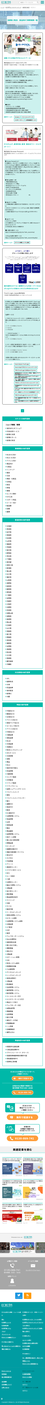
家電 (8, 488)
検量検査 (10, 1011)
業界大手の (11, 1032)
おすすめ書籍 (26, 1346)
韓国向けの (11, 714)
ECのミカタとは (6, 1371)
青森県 (9, 529)
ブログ (3, 1331)
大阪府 (9, 604)
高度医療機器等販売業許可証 (17, 1055)
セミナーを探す (26, 1340)
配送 (8, 810)
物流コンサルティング (14, 750)
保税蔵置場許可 (12, 1058)
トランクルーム (12, 786)
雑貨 (8, 473)
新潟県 (9, 568)
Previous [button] (7, 1246)
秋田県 (9, 538)
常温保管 (10, 819)
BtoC (8, 765)
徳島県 (9, 631)
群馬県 (9, 553)
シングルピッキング (14, 975)
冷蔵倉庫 (10, 735)
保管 (8, 759)
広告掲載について (7, 1384)
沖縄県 (9, 664)
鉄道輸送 (10, 984)
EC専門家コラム (6, 1328)
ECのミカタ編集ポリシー (9, 1337)
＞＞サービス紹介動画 (11, 352)
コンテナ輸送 (11, 777)
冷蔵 (8, 696)
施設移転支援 (11, 942)
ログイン (25, 1384)
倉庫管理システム (13, 834)
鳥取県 (9, 616)
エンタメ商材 (11, 494)
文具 (8, 476)
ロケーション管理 (13, 957)
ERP (8, 930)
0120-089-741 (24, 1092)
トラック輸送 (11, 783)
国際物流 (10, 681)
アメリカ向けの (12, 720)
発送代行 (10, 807)
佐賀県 (9, 646)
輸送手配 (10, 909)
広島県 (9, 625)
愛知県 (9, 592)
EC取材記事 (5, 1325)
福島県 (9, 544)
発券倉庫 (10, 825)
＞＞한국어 (8, 327)
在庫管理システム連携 (14, 921)
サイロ (9, 906)
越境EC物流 (26, 7)
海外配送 (10, 690)
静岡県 (9, 589)
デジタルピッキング (14, 972)
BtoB (8, 741)
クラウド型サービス (14, 870)
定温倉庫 (10, 687)
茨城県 (9, 547)
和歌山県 (10, 613)
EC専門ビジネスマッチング (13, 7)
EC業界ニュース (6, 1322)
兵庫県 (9, 607)
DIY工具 (9, 497)
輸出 (8, 828)
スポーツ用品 (11, 500)
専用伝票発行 (11, 978)
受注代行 (10, 855)
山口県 (9, 628)
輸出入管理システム (14, 885)
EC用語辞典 (25, 1349)
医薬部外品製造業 (13, 1046)
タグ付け (10, 858)
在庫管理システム (13, 816)
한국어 (25, 350)
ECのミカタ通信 (27, 1377)
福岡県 (9, 643)
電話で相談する (6, 1349)
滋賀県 (9, 598)
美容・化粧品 (11, 479)
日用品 (9, 482)
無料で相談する (25, 1078)
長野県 (9, 583)
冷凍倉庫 (10, 744)
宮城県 (9, 535)
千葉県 (9, 559)
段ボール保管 (11, 837)
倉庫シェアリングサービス (16, 789)
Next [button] (37, 1246)
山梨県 (9, 580)
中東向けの (11, 732)
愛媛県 (9, 637)
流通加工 (10, 747)
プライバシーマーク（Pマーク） (18, 1052)
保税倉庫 (10, 738)
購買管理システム (13, 990)
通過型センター (12, 867)
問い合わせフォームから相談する (11, 1346)
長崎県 (9, 649)
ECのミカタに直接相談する (30, 1364)
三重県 (9, 595)
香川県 (9, 634)
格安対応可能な (12, 768)
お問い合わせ (5, 1387)
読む (3, 1319)
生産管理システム (13, 987)
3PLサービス (11, 753)
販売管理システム (13, 993)
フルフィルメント (13, 792)
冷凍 (8, 684)
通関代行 (10, 804)
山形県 (9, 541)
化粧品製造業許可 (13, 1049)
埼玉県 (9, 556)
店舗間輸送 (11, 1029)
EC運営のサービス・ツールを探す (32, 1319)
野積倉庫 (10, 843)
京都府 (9, 601)
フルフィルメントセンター (16, 798)
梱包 (8, 795)
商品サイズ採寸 (12, 1002)
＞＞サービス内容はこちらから (13, 326)
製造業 (9, 506)
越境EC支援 (11, 434)
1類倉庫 (9, 981)
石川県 (9, 574)
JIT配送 (9, 927)
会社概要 (4, 1381)
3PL (8, 678)
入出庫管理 (11, 969)
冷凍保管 (10, 756)
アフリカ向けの (12, 729)
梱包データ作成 (12, 1020)
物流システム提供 (13, 963)
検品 (8, 762)
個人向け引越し (12, 945)
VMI (8, 960)
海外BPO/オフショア (14, 428)
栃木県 (9, 550)
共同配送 (10, 780)
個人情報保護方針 (7, 1377)
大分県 (9, 655)
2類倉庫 (9, 954)
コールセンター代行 (14, 996)
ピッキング (11, 846)
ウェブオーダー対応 (14, 1005)
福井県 (9, 577)
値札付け (10, 951)
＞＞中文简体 (9, 329)
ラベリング (11, 900)
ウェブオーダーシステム (15, 936)
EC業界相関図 (26, 1374)
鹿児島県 (10, 661)
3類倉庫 (9, 888)
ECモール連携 (11, 918)
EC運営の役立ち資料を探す (30, 1343)
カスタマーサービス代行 (15, 999)
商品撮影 (10, 831)
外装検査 (10, 861)
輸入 (8, 801)
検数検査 (10, 948)
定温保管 (10, 771)
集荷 (8, 933)
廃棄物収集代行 (12, 849)
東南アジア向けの (13, 723)
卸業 (8, 509)
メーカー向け (11, 503)
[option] (22, 1247)
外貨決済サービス (13, 431)
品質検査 (10, 1014)
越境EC (9, 693)
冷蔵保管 (10, 774)
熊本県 (9, 652)
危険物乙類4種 (12, 1061)
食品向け (10, 464)
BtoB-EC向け (11, 455)
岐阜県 (9, 586)
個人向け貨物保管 (13, 840)
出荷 (8, 822)
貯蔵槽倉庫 (11, 1023)
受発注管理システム (14, 915)
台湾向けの (11, 717)
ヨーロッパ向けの (13, 726)
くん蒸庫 (10, 1026)
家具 (8, 485)
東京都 (9, 562)
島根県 (9, 619)
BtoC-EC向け (11, 458)
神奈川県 (10, 565)
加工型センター (12, 891)
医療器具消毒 (11, 966)
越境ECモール (11, 437)
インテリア (11, 470)
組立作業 (10, 1017)
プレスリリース (6, 1334)
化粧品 (9, 467)
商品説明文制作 (12, 897)
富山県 (9, 571)
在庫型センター (12, 882)
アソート (10, 864)
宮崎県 (9, 658)
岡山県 (9, 622)
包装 (8, 903)
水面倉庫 (10, 924)
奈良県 (9, 610)
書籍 (8, 491)
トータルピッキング (14, 912)
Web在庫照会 (11, 939)
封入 (8, 873)
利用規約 (4, 1374)
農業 (8, 512)
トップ (2, 7)
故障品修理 (11, 1008)
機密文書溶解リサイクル (15, 852)
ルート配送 (11, 876)
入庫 (8, 879)
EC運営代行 (11, 813)
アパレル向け (11, 461)
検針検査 (10, 894)
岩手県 (9, 532)
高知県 (9, 640)
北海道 (9, 526)
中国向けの (11, 711)
